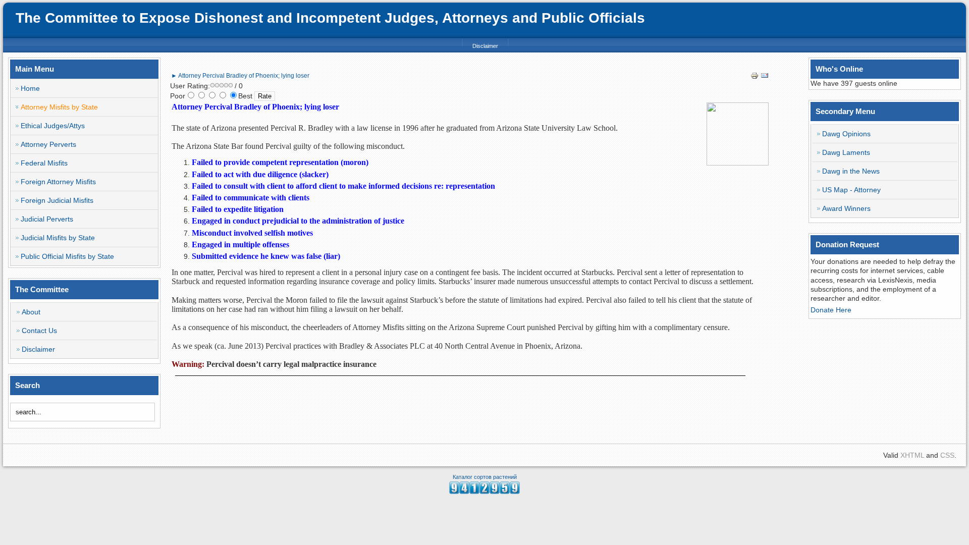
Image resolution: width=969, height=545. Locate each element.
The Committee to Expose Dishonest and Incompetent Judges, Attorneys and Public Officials (330, 18)
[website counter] (484, 491)
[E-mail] (765, 77)
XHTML (912, 455)
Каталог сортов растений (485, 477)
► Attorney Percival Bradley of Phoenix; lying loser (240, 75)
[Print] (754, 77)
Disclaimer (485, 46)
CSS (947, 455)
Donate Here (831, 310)
